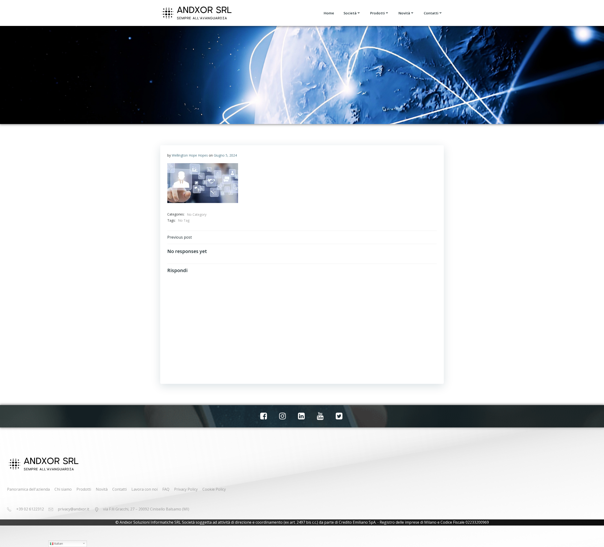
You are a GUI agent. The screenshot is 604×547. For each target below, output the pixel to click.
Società (350, 13)
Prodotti (377, 13)
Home (329, 13)
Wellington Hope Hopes (190, 155)
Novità (404, 13)
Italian (58, 543)
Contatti (431, 13)
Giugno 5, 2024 (225, 155)
